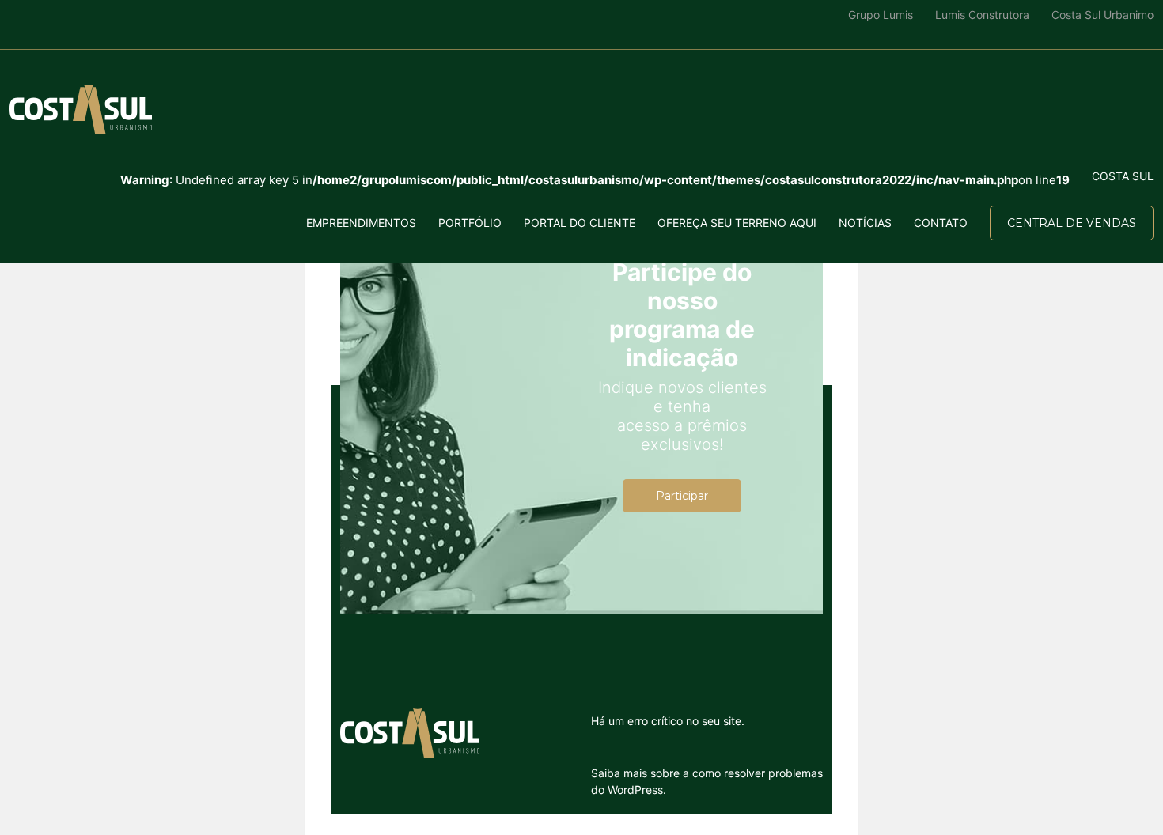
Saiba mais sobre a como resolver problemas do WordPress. (707, 781)
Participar (682, 496)
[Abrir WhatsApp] (39, 795)
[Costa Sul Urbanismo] (80, 109)
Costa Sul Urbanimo (1102, 14)
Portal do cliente (579, 222)
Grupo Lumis (880, 14)
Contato (941, 222)
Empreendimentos (361, 222)
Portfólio (470, 222)
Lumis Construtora (982, 14)
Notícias (865, 222)
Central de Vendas (1071, 223)
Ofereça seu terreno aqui (736, 222)
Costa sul (1123, 176)
